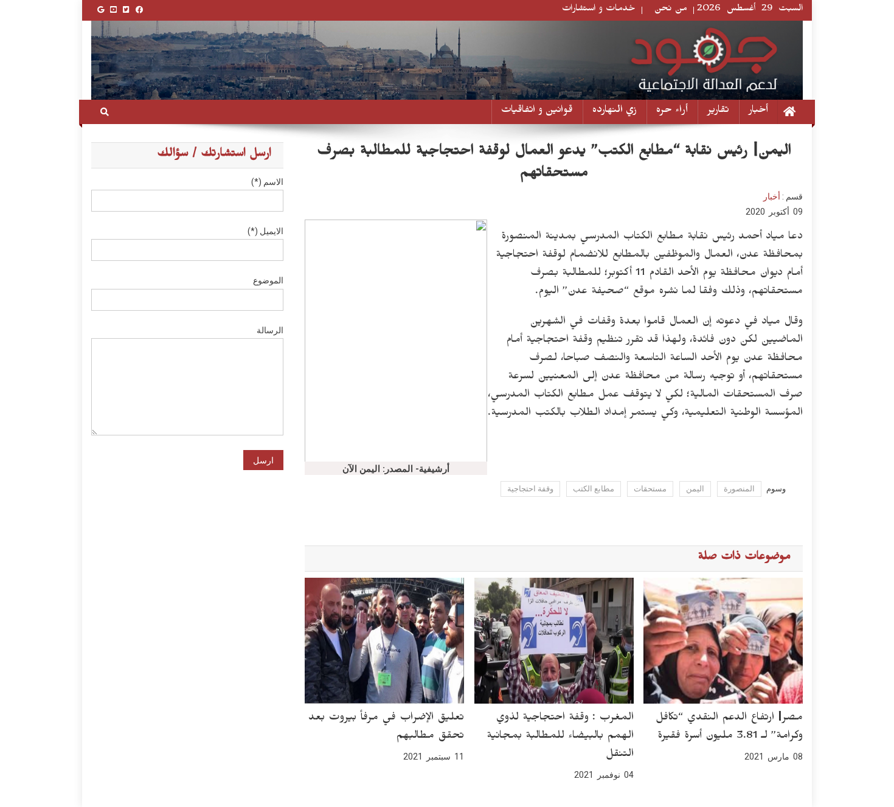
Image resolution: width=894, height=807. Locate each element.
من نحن (670, 10)
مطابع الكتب (593, 488)
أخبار (758, 111)
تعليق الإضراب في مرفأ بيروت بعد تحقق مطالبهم (386, 728)
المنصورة (739, 488)
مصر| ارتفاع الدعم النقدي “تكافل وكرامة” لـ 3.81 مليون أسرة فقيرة (729, 728)
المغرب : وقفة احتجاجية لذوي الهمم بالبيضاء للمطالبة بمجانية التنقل (560, 737)
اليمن (695, 488)
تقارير (718, 111)
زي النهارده (614, 111)
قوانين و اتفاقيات (537, 111)
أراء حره (672, 111)
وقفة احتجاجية (530, 488)
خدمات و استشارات (599, 10)
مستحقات (650, 488)
